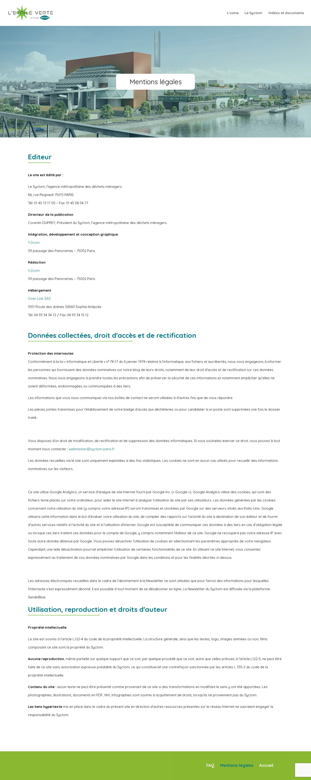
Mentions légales (236, 765)
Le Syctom (253, 13)
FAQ (210, 765)
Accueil (266, 765)
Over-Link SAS (39, 298)
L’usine (233, 13)
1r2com (34, 242)
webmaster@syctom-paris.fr (92, 449)
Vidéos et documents (286, 13)
